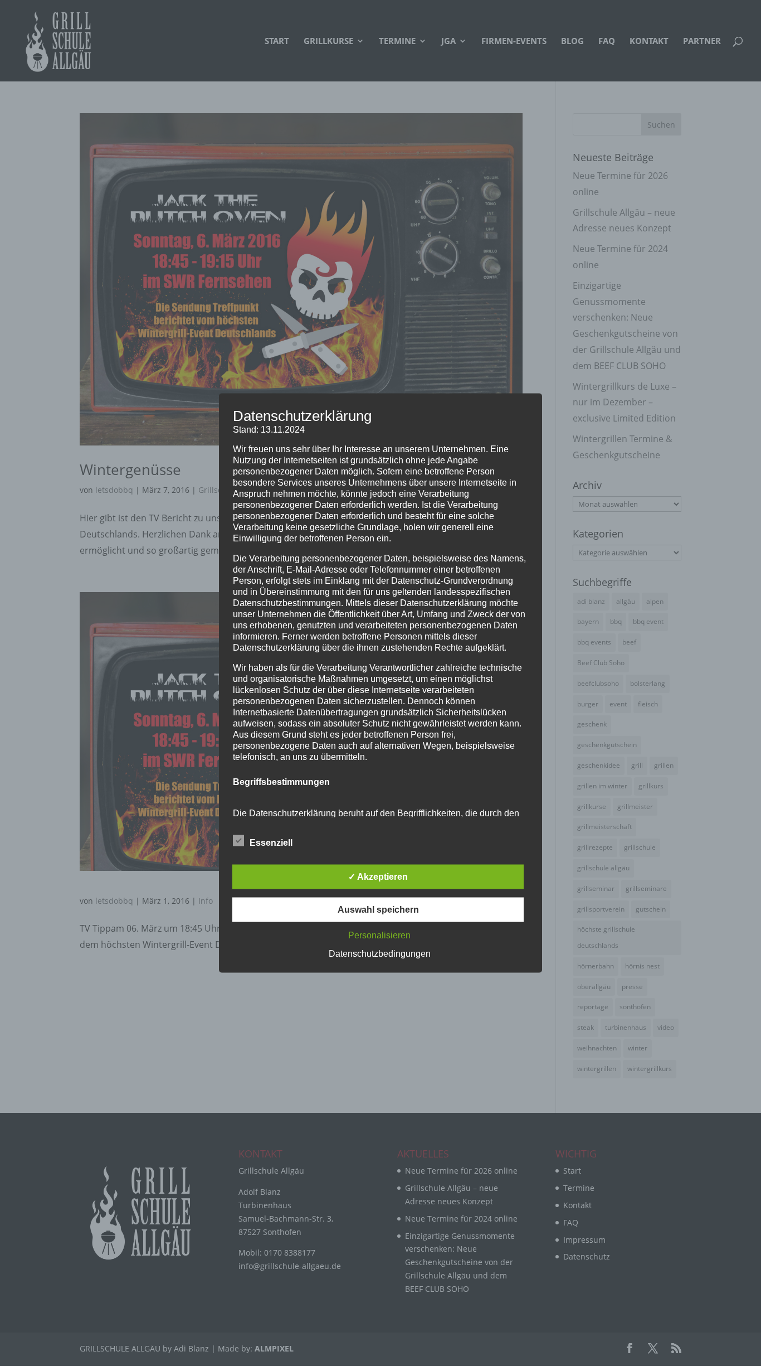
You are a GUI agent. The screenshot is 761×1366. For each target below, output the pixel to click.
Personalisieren (379, 935)
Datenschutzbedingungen (380, 953)
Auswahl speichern (378, 909)
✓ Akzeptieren (378, 876)
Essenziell (271, 842)
